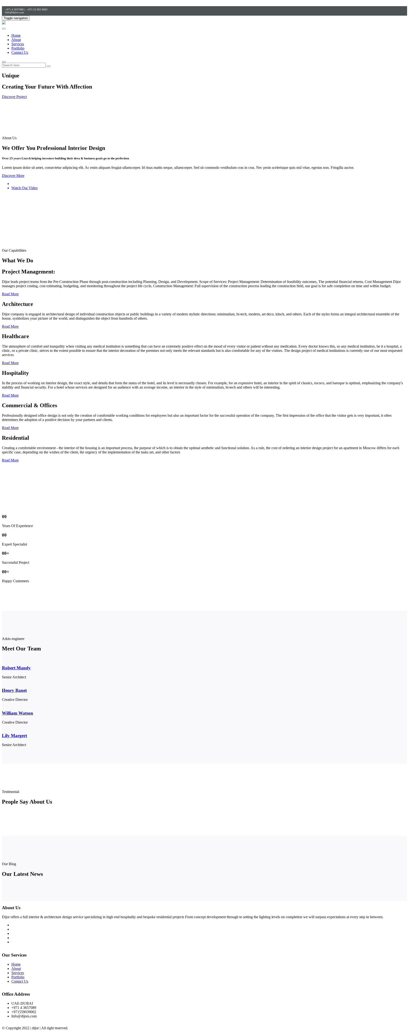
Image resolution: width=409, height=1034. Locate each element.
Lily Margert (14, 735)
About (16, 40)
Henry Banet (14, 690)
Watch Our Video (24, 188)
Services (17, 44)
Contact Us (19, 52)
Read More (10, 294)
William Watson (17, 713)
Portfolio (17, 48)
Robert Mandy (16, 667)
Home (16, 35)
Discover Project (14, 97)
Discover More (13, 176)
